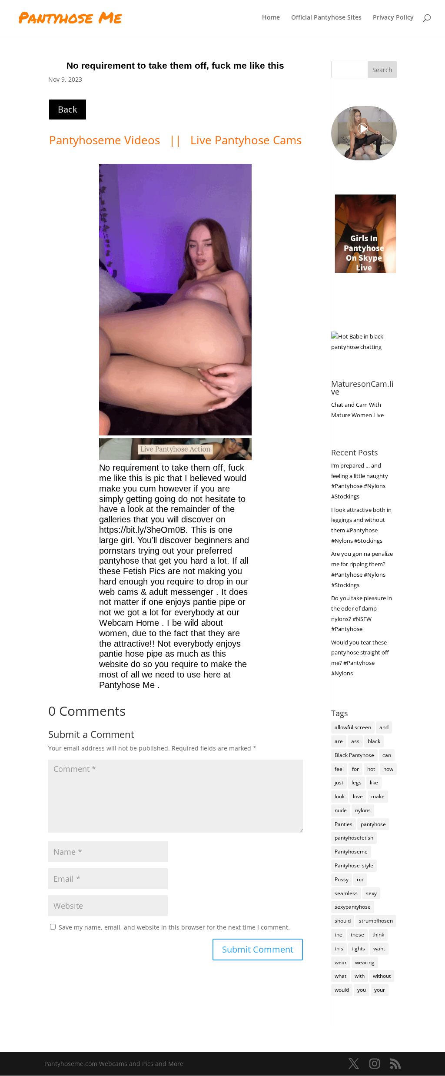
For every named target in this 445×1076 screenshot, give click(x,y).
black (374, 741)
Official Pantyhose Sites (326, 17)
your (379, 989)
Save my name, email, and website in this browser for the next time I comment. (174, 927)
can (386, 755)
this (339, 948)
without (382, 976)
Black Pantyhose (354, 755)
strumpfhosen (376, 920)
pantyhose (373, 824)
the (338, 934)
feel (339, 769)
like (374, 782)
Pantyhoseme (351, 851)
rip (360, 879)
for (355, 769)
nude (341, 810)
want (379, 948)
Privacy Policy (393, 17)
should (343, 920)
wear (341, 962)
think (378, 934)
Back (67, 109)
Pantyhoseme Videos (106, 140)
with (360, 976)
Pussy (342, 879)
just (339, 782)
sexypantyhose (353, 906)
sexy (371, 893)
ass (355, 741)
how (388, 769)
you (361, 989)
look (340, 796)
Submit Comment (257, 949)
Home (271, 17)
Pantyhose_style (354, 865)
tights (358, 948)
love (358, 796)
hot (371, 769)
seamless (346, 893)
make (378, 796)
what (340, 976)
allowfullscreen (353, 727)
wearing (365, 962)
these (357, 934)
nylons (363, 810)
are (339, 741)
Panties (343, 824)
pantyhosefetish (354, 837)
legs (357, 782)
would (342, 989)
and (384, 727)
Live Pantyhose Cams (246, 140)
